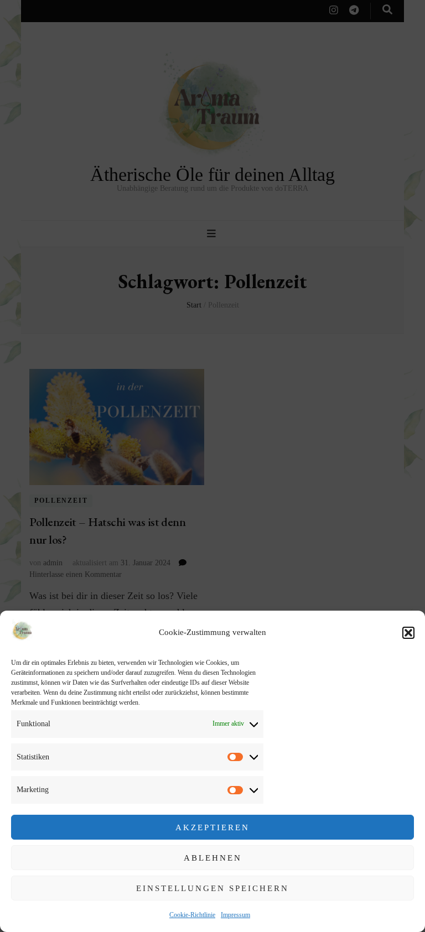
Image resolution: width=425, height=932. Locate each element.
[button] (408, 632)
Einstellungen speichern (212, 888)
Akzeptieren (212, 827)
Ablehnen (213, 857)
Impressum (235, 915)
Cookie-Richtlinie (192, 915)
